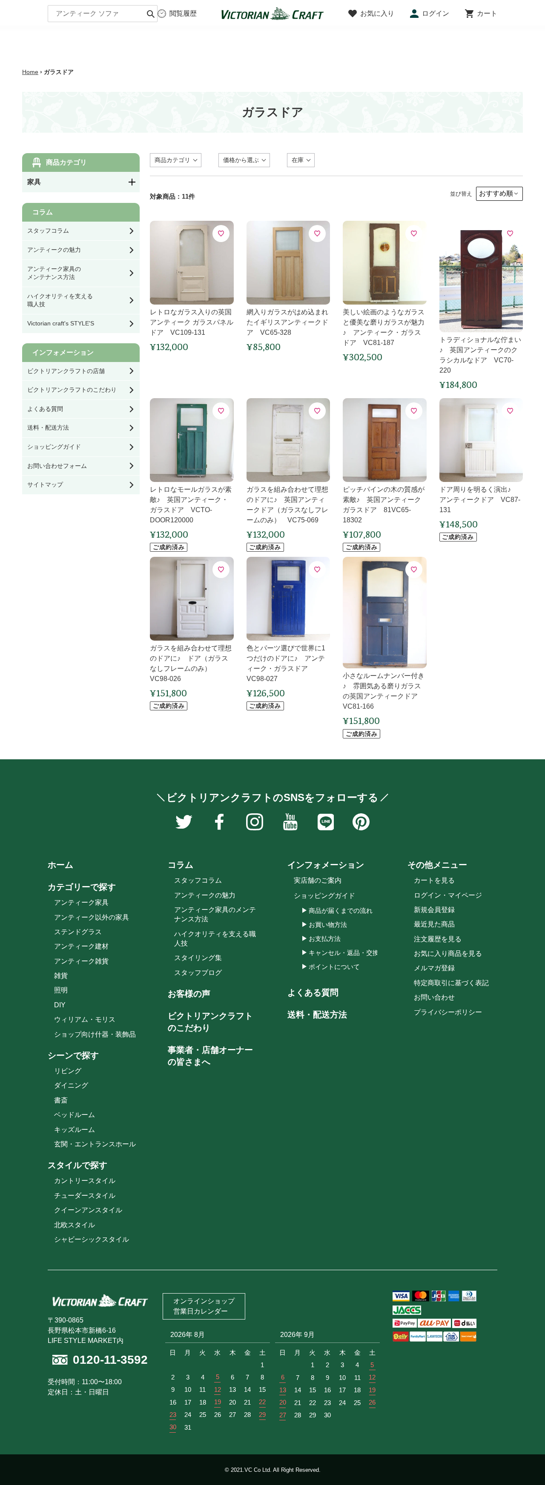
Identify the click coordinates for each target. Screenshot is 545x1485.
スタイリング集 (198, 957)
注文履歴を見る (438, 939)
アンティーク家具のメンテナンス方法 (215, 914)
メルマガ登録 (434, 968)
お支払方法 (325, 938)
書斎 (61, 1100)
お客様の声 (189, 993)
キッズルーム (74, 1129)
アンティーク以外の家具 (91, 917)
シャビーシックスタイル (91, 1239)
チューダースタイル (84, 1195)
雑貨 (61, 975)
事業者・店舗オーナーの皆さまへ (210, 1055)
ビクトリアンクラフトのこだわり (210, 1021)
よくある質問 (312, 992)
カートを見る (434, 880)
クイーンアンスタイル (88, 1210)
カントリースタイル (84, 1180)
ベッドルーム (74, 1114)
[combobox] (103, 13)
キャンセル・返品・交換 (344, 952)
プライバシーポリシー (448, 1012)
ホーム (60, 864)
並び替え (461, 194)
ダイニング (71, 1085)
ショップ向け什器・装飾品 (95, 1034)
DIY (60, 1005)
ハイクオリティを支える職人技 (215, 938)
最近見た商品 (434, 924)
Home (30, 71)
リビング (67, 1071)
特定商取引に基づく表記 (451, 982)
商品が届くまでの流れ (341, 910)
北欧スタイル (74, 1224)
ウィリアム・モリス (84, 1019)
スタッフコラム (198, 880)
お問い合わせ (434, 997)
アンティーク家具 (81, 902)
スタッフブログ (198, 972)
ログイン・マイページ (448, 895)
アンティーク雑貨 (81, 961)
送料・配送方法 (317, 1014)
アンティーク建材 (81, 946)
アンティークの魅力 (204, 895)
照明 (61, 990)
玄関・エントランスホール (95, 1144)
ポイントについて (334, 966)
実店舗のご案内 (317, 880)
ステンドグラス (78, 931)
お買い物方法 (328, 924)
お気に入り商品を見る (448, 953)
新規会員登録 (434, 909)
